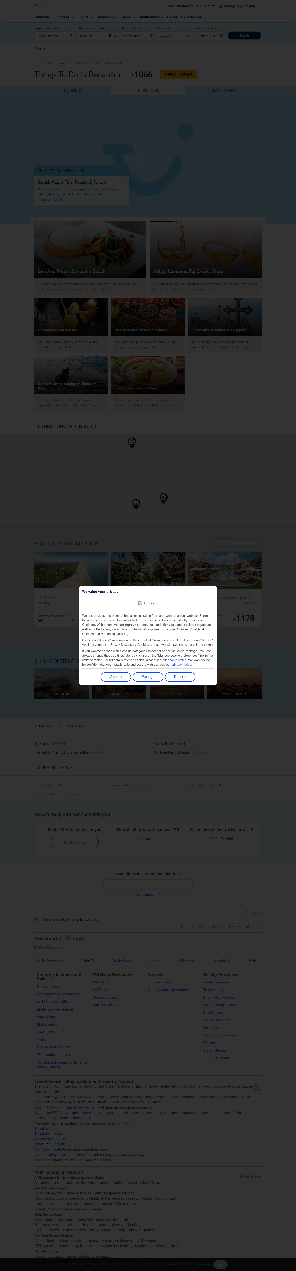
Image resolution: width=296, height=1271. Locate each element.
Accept (116, 677)
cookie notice (177, 660)
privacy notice (181, 664)
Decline (180, 677)
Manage (148, 677)
